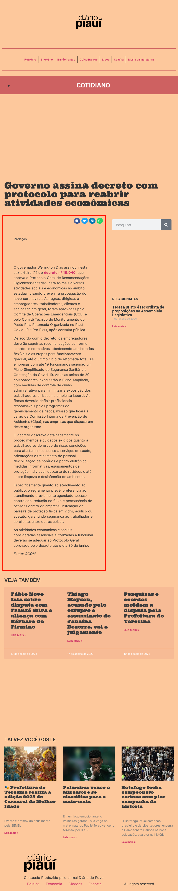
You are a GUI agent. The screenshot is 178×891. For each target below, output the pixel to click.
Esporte (95, 884)
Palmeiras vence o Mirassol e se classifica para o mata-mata (86, 794)
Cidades (75, 884)
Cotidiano (93, 85)
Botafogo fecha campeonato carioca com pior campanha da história (143, 797)
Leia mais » (119, 326)
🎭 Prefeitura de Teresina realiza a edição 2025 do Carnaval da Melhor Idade (30, 797)
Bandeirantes (66, 59)
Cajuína (119, 59)
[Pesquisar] (166, 224)
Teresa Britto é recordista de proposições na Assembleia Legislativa (138, 311)
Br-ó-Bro (47, 59)
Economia (54, 884)
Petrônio (30, 59)
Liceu (105, 59)
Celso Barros (88, 59)
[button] (77, 221)
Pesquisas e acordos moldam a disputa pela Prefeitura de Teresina (144, 607)
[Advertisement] (89, 133)
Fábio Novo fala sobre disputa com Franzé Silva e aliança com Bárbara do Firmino (31, 610)
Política (33, 884)
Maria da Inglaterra (141, 59)
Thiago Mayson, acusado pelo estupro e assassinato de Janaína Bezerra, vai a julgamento (89, 613)
